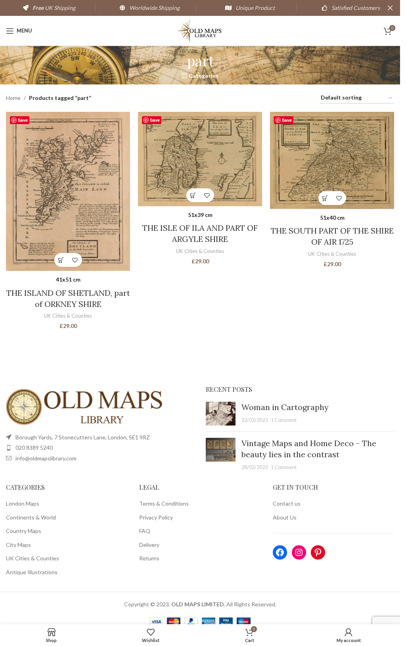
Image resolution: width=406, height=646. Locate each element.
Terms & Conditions (164, 503)
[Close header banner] (390, 8)
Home (13, 97)
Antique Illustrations (31, 572)
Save (23, 120)
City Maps (18, 544)
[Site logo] (200, 30)
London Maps (22, 503)
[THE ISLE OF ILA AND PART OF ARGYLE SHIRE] (200, 159)
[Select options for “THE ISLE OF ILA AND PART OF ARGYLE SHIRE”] (193, 195)
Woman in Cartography (285, 407)
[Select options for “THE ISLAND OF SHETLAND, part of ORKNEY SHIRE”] (61, 260)
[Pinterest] (318, 552)
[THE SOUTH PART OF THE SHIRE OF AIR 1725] (332, 160)
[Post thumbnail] (221, 414)
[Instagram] (299, 552)
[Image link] (85, 406)
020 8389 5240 (34, 447)
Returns (149, 558)
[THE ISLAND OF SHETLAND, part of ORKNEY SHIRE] (68, 191)
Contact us (287, 503)
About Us (285, 517)
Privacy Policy (156, 517)
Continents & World (31, 517)
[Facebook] (280, 552)
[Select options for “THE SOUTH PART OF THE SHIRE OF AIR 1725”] (325, 198)
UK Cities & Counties (68, 315)
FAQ (144, 530)
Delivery (149, 544)
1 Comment (284, 420)
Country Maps (23, 530)
